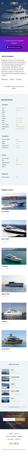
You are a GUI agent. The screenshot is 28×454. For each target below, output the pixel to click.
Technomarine (15, 377)
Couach (3, 213)
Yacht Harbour (14, 3)
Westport (3, 323)
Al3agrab (4, 321)
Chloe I (13, 384)
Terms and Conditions (11, 436)
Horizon (3, 268)
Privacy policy (11, 439)
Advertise (11, 433)
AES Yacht (13, 394)
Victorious (5, 266)
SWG (12, 370)
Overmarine (13, 380)
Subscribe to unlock (14, 47)
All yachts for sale (14, 407)
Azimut (12, 373)
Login (24, 3)
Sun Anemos (5, 211)
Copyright (20, 436)
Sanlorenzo (13, 387)
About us (17, 433)
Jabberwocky (5, 294)
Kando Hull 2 (6, 349)
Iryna (12, 398)
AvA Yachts (4, 351)
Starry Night (5, 239)
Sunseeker (4, 241)
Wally (3, 296)
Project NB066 (15, 391)
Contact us (17, 439)
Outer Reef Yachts (6, 28)
